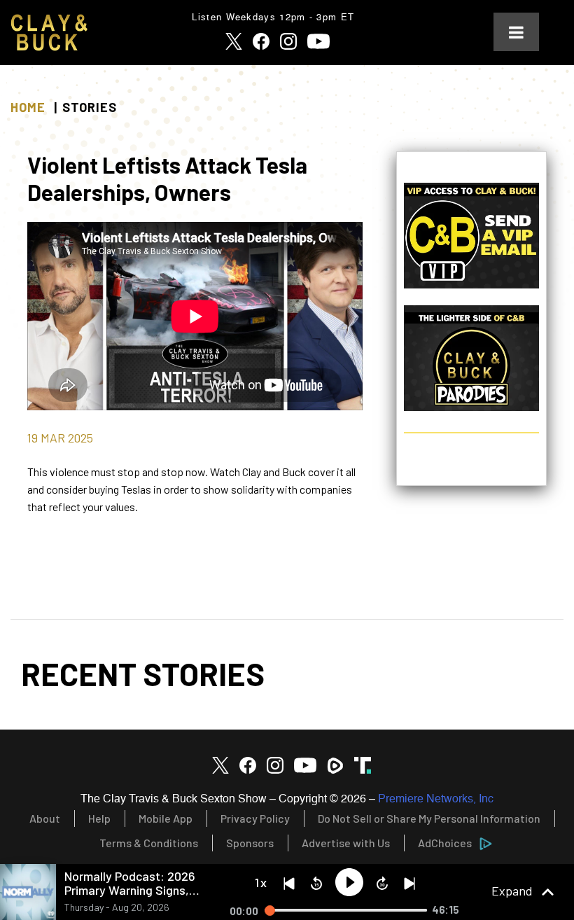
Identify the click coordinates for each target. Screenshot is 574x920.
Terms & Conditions (148, 842)
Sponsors (250, 842)
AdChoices (445, 842)
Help (99, 818)
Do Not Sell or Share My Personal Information (429, 818)
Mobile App (165, 818)
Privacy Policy (255, 818)
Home (28, 107)
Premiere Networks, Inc (435, 799)
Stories (89, 107)
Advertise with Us (346, 842)
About (44, 818)
